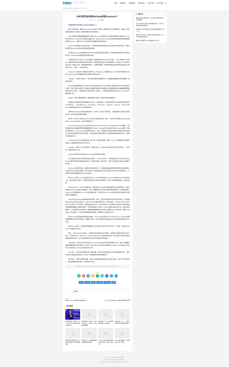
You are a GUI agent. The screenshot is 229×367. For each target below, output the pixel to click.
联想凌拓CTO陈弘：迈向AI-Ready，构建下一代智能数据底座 (89, 323)
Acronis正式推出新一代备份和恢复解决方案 (117, 300)
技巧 (82, 8)
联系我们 (122, 359)
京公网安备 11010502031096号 (120, 362)
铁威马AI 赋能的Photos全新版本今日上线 (147, 40)
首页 (115, 3)
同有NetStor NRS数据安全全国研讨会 (76, 300)
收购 (113, 282)
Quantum (107, 282)
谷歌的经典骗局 (89, 25)
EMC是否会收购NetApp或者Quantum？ (97, 16)
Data (81, 282)
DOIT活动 (151, 3)
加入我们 (117, 359)
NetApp (99, 282)
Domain (87, 282)
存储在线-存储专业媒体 (67, 3)
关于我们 (107, 359)
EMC (93, 282)
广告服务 (112, 359)
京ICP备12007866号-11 (106, 362)
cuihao (75, 291)
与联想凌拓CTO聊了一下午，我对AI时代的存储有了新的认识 (72, 323)
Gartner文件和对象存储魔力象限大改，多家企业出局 (105, 342)
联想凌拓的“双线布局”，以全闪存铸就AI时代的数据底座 (72, 342)
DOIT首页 (160, 3)
